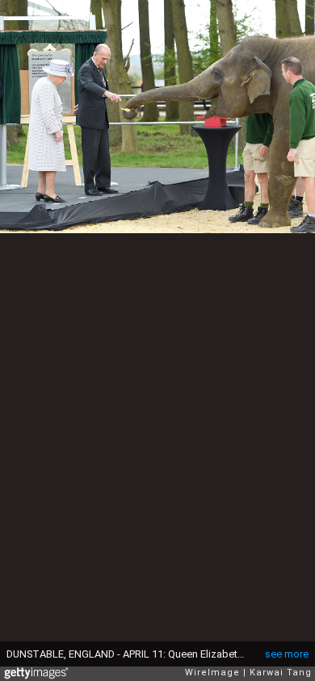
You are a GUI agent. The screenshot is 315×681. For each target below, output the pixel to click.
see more (287, 654)
